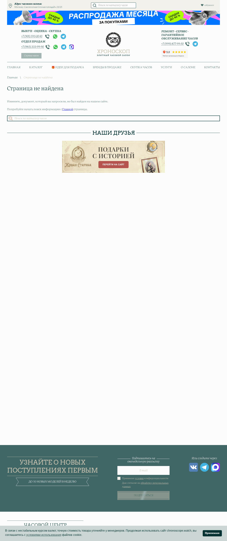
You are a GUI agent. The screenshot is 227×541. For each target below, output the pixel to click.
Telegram (63, 36)
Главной (67, 109)
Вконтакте (193, 467)
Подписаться (143, 495)
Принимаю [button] (212, 533)
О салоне (188, 67)
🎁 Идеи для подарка (67, 67)
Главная (13, 67)
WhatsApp (55, 36)
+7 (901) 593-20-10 (31, 36)
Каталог (36, 67)
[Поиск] (94, 5)
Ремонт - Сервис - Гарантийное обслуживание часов (179, 35)
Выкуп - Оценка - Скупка (41, 31)
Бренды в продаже (107, 67)
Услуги (166, 67)
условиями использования (43, 534)
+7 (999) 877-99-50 (172, 43)
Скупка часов (31, 56)
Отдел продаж (33, 41)
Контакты (212, 67)
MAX (71, 47)
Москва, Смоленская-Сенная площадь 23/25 (38, 7)
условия (139, 478)
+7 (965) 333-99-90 (32, 46)
